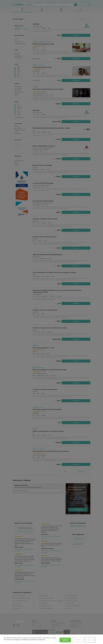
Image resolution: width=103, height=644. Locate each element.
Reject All (78, 640)
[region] (51, 639)
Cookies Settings (90, 640)
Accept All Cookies (65, 640)
